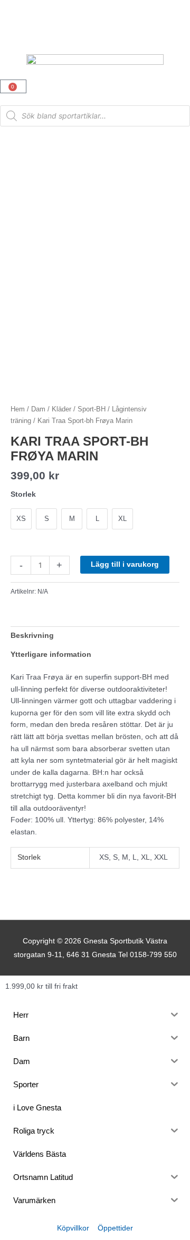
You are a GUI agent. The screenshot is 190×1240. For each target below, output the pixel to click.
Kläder (61, 409)
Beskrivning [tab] (32, 635)
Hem (18, 409)
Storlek (23, 494)
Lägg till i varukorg (125, 564)
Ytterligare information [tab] (51, 654)
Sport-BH (92, 409)
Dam (38, 409)
